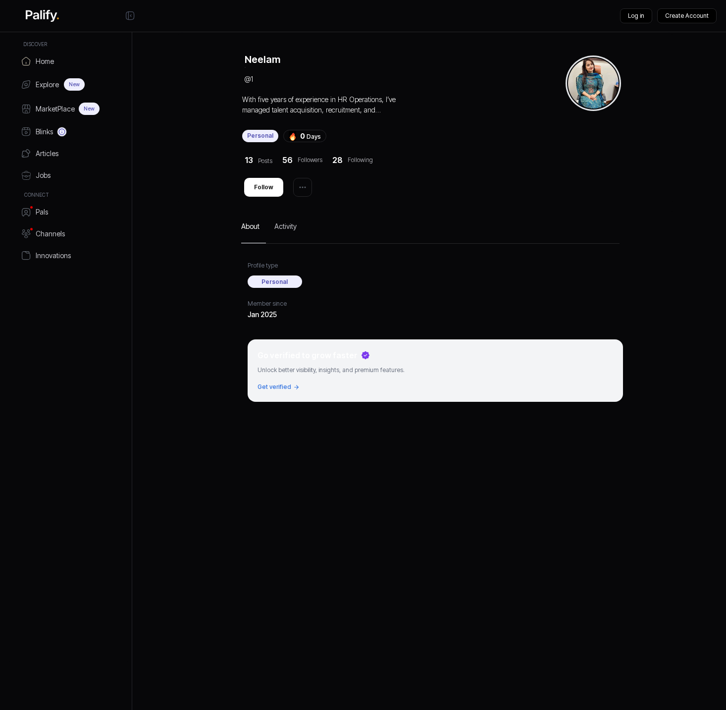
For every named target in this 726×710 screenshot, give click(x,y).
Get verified (274, 386)
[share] (302, 187)
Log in (636, 15)
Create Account (687, 15)
